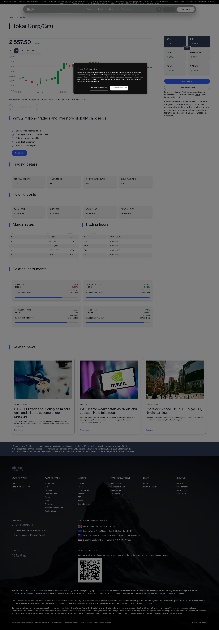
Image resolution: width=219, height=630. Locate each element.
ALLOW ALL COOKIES (119, 88)
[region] (110, 78)
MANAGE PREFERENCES (99, 88)
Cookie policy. (94, 81)
